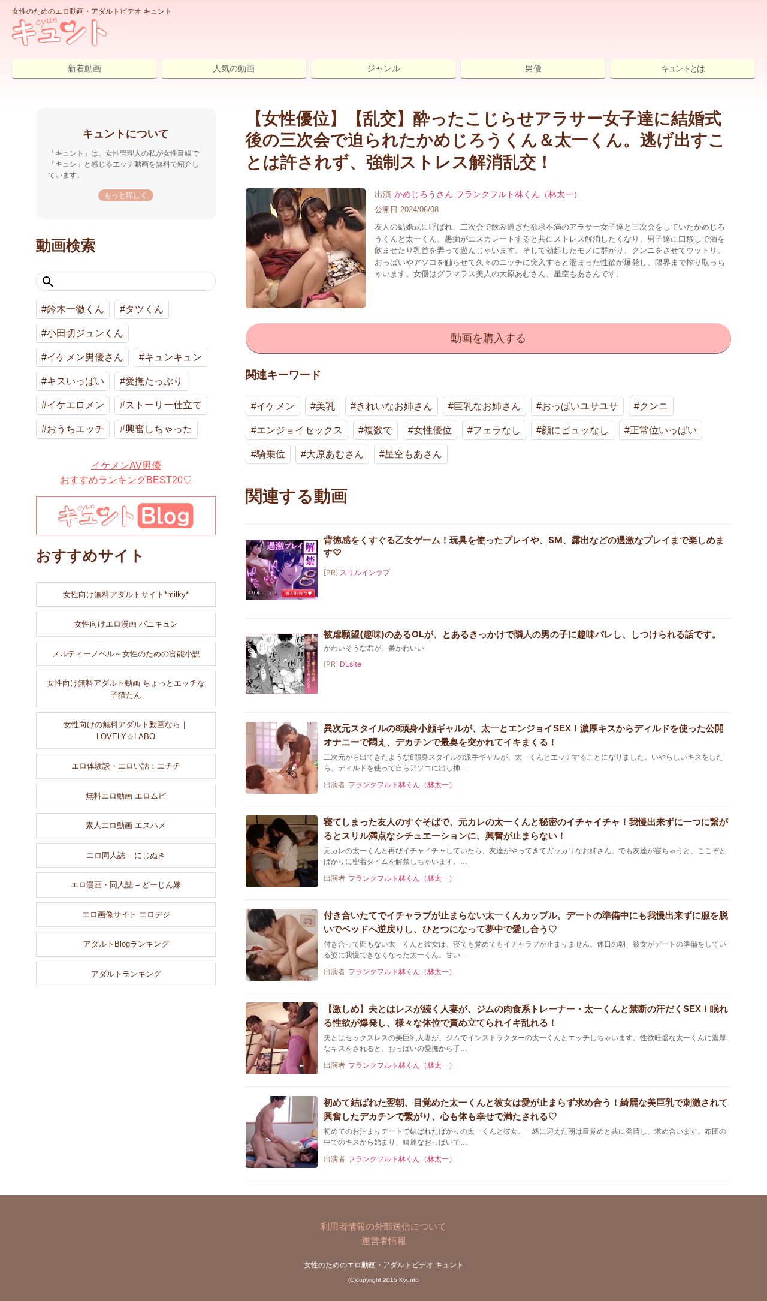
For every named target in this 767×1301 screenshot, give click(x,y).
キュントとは (682, 68)
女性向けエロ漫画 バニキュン (126, 623)
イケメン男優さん (85, 357)
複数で (378, 430)
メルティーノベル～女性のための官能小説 (126, 653)
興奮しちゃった (158, 429)
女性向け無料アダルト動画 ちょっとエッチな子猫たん (126, 689)
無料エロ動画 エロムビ (126, 795)
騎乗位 (270, 454)
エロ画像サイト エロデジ (126, 914)
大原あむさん (335, 454)
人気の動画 (234, 68)
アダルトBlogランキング (126, 943)
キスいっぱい (75, 381)
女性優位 (432, 430)
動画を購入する (488, 338)
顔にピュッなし (575, 430)
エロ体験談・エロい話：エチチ (125, 765)
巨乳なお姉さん (487, 406)
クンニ (653, 406)
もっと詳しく (125, 195)
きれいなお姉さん (394, 406)
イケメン (275, 406)
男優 (533, 68)
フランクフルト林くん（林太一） (519, 194)
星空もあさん (413, 454)
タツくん (144, 309)
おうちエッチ (75, 429)
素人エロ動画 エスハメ (126, 825)
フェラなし (497, 430)
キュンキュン (173, 357)
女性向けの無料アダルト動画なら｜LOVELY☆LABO (126, 730)
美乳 (325, 406)
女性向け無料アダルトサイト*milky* (126, 594)
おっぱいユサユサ (580, 406)
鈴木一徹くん (75, 309)
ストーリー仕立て (163, 405)
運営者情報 (383, 1241)
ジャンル (383, 68)
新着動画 (84, 68)
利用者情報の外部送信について (383, 1226)
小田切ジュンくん (85, 333)
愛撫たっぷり (154, 381)
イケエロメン (75, 405)
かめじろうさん (423, 194)
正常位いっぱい (663, 430)
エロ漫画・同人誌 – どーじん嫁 (126, 884)
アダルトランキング (126, 973)
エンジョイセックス (299, 430)
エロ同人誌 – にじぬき (125, 855)
